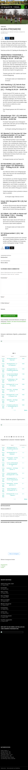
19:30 (23, 389)
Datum (3, 356)
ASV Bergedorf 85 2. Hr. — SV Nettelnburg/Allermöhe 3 (12, 370)
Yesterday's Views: (5, 754)
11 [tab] (21, 436)
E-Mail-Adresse (5, 303)
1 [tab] (13, 353)
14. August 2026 (3, 475)
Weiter (25, 410)
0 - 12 (23, 447)
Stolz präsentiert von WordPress (13, 768)
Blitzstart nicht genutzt (6, 603)
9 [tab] (18, 436)
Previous (2, 346)
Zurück (2, 410)
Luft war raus (4, 611)
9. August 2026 (3, 490)
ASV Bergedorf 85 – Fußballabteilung (11, 7)
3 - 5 (23, 493)
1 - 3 (23, 452)
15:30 (23, 368)
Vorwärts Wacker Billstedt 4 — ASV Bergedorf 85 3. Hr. (12, 375)
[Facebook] (7, 38)
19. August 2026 (3, 449)
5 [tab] (11, 436)
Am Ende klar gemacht (6, 615)
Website (3, 309)
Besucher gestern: (5, 755)
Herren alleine (5, 261)
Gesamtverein (4, 564)
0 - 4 (23, 468)
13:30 (23, 363)
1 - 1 (23, 462)
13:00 (23, 379)
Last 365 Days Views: (6, 758)
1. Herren (3, 566)
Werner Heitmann (14, 32)
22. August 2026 (3, 360)
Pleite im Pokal (4, 591)
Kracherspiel (4, 587)
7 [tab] (14, 436)
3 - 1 (23, 483)
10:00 (23, 405)
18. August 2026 (3, 454)
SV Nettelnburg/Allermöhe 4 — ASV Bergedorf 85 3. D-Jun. (12, 406)
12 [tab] (23, 436)
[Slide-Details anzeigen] (14, 346)
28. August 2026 (3, 391)
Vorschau (3, 26)
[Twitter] (12, 38)
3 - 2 (23, 457)
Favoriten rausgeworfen (6, 619)
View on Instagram (14, 553)
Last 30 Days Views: (6, 757)
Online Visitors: (4, 750)
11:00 (23, 374)
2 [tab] (14, 353)
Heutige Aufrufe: (5, 751)
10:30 (23, 358)
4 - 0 (23, 473)
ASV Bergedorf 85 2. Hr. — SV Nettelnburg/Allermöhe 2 (12, 449)
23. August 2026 (3, 375)
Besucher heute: (5, 753)
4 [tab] (9, 436)
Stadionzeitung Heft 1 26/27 (7, 583)
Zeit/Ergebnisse (23, 356)
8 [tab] (16, 436)
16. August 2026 (3, 459)
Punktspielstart (4, 607)
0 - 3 (23, 478)
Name (3, 297)
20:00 (23, 399)
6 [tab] (13, 436)
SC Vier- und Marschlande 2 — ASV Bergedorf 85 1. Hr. (12, 464)
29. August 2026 (3, 406)
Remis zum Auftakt (5, 599)
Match (12, 356)
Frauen (2, 567)
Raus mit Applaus (5, 595)
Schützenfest (6, 256)
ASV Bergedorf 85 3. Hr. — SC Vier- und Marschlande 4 (12, 480)
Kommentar (4, 277)
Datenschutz (3, 768)
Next (25, 346)
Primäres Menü (26, 7)
